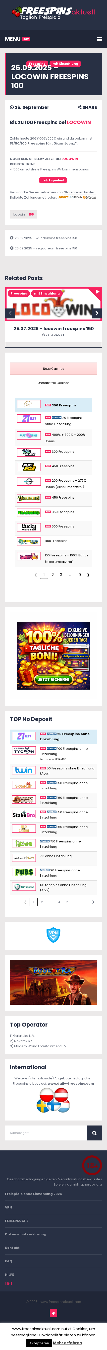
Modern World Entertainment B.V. (40, 1046)
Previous (10, 313)
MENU (13, 39)
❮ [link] (35, 575)
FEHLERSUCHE (16, 1220)
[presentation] (53, 369)
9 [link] (80, 575)
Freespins (19, 293)
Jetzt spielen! (53, 180)
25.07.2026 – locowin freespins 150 (53, 328)
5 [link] (67, 902)
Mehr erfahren (67, 1343)
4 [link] (59, 902)
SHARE (89, 107)
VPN (8, 1207)
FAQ (8, 1261)
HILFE (9, 1274)
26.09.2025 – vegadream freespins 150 (46, 248)
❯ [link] (88, 575)
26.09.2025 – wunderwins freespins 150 (46, 238)
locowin (23, 214)
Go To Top (53, 1313)
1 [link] (44, 575)
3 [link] (61, 575)
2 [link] (53, 575)
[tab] (53, 369)
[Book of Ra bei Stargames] (53, 1003)
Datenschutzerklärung (25, 1234)
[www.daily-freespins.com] (53, 1112)
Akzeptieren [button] (39, 1343)
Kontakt (12, 1247)
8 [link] (85, 902)
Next (97, 313)
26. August (55, 335)
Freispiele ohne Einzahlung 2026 (33, 1194)
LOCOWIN (79, 122)
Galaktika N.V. (24, 1035)
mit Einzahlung (65, 64)
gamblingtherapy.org (84, 1184)
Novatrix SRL (23, 1041)
